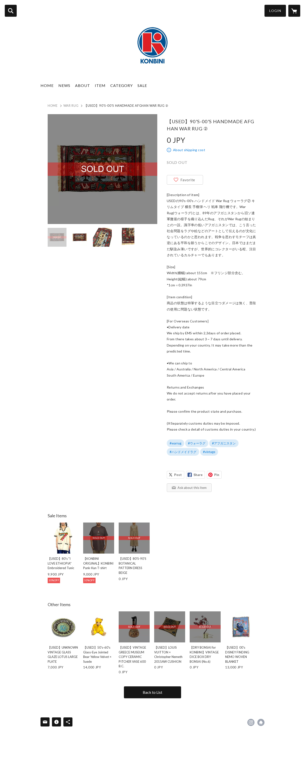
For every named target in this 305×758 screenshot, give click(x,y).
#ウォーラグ (196, 443)
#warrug (175, 443)
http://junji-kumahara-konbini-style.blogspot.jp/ (260, 722)
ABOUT (82, 85)
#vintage (209, 452)
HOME (47, 85)
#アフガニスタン (224, 443)
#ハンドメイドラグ (183, 452)
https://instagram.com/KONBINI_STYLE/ (250, 722)
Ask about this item (192, 488)
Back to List (152, 692)
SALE (142, 85)
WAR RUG (71, 105)
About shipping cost (189, 150)
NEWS (64, 85)
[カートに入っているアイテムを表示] (294, 11)
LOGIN (275, 11)
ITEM (100, 85)
